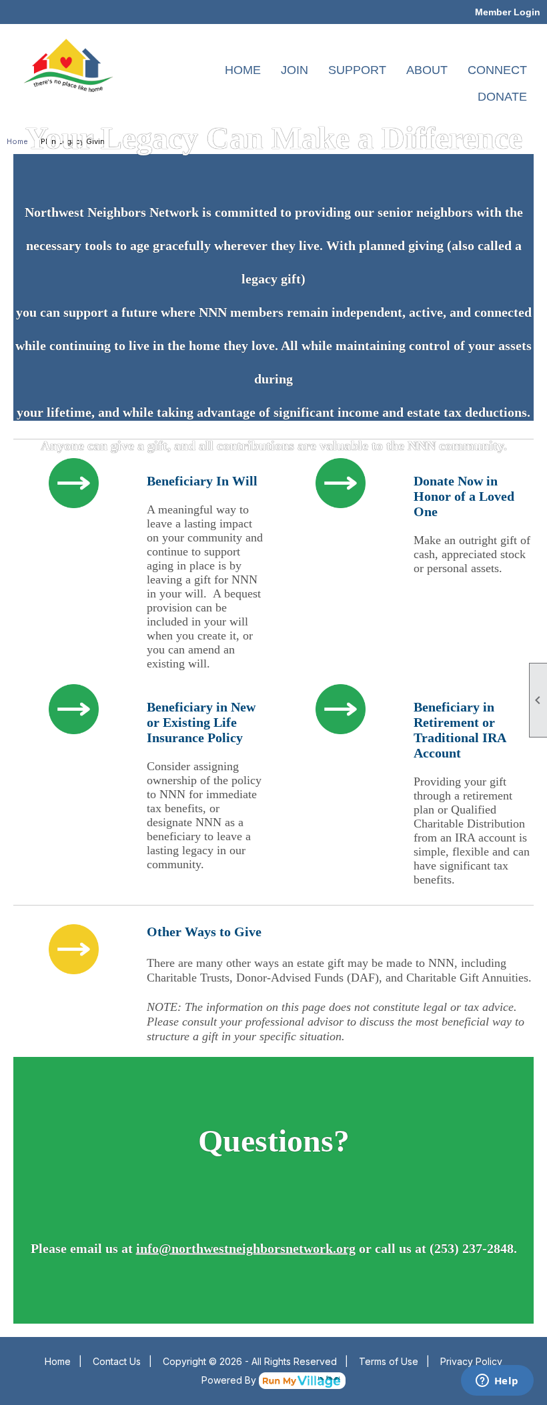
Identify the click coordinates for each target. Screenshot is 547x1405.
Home (58, 1361)
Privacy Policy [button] (471, 1361)
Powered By (230, 1380)
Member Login (507, 12)
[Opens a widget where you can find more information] (497, 1381)
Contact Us (117, 1361)
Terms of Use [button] (388, 1361)
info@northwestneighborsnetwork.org (246, 1247)
